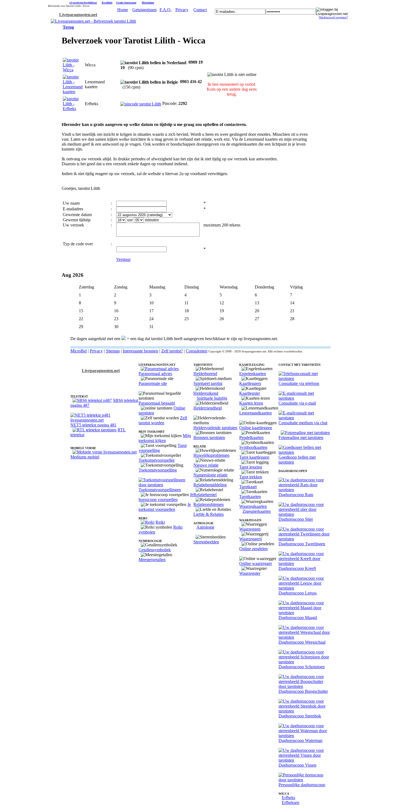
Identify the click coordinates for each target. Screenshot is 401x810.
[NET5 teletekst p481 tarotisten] (104, 420)
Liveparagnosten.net (78, 14)
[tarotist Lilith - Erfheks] (73, 69)
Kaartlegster (249, 393)
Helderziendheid (207, 408)
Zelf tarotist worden (163, 420)
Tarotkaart (248, 486)
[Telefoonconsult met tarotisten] (305, 378)
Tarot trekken (250, 477)
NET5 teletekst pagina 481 (93, 425)
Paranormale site (153, 383)
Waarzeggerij (250, 539)
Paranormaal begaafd (157, 403)
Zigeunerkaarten (257, 511)
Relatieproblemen (208, 504)
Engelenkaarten (252, 373)
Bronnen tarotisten (209, 437)
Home (122, 9)
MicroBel (78, 351)
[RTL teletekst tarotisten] (94, 430)
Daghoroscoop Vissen (297, 765)
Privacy (181, 9)
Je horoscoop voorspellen (166, 497)
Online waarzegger (255, 563)
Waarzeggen (250, 529)
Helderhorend (205, 373)
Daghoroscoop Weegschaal (302, 642)
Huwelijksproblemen (211, 455)
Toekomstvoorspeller (157, 460)
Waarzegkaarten (253, 506)
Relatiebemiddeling (210, 484)
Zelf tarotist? (172, 351)
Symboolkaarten (253, 447)
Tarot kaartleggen (254, 457)
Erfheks (288, 797)
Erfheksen (290, 802)
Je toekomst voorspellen (165, 507)
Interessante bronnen (140, 351)
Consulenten (196, 351)
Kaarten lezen (251, 403)
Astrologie (205, 527)
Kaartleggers (250, 383)
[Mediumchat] (305, 418)
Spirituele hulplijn (212, 398)
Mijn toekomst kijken (165, 438)
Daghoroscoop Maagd (298, 617)
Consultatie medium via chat (303, 422)
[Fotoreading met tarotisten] (305, 432)
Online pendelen (253, 548)
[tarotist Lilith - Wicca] (73, 108)
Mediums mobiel (84, 457)
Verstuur (123, 259)
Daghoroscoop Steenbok (300, 716)
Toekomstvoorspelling (158, 470)
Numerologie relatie (210, 475)
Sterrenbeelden (206, 542)
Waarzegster (249, 573)
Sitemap (113, 351)
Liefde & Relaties (208, 514)
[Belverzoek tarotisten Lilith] (93, 21)
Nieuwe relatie (206, 465)
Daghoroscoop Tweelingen (302, 543)
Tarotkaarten (250, 496)
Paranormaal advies (155, 373)
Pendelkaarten (251, 437)
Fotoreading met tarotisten (301, 437)
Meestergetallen (152, 559)
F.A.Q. (166, 9)
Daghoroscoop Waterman (300, 740)
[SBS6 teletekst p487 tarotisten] (92, 400)
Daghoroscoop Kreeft (297, 568)
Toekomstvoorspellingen (160, 489)
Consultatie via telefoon (299, 383)
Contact (200, 9)
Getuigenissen (144, 9)
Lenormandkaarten (255, 413)
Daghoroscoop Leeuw (298, 593)
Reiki (160, 522)
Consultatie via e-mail (297, 403)
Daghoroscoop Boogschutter (303, 691)
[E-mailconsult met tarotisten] (305, 398)
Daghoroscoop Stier (296, 519)
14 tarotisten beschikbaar (83, 2)
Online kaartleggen (255, 427)
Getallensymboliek (155, 549)
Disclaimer (148, 2)
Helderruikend (205, 393)
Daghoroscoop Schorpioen (302, 666)
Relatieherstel (205, 494)
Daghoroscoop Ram (296, 494)
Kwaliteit (107, 2)
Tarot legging (250, 467)
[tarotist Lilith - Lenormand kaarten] (73, 91)
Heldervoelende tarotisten (215, 427)
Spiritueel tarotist (207, 383)
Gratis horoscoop (126, 2)
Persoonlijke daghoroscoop (302, 784)
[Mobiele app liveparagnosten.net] (105, 452)
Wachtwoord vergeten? (333, 17)
